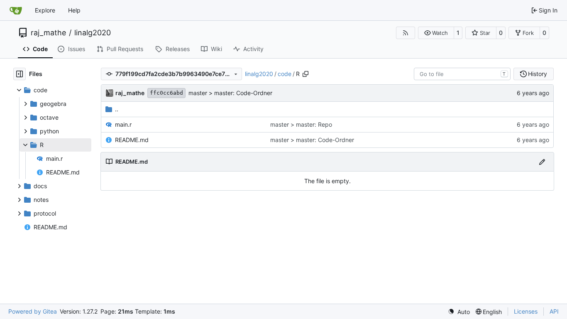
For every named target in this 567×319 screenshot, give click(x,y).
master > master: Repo (301, 124)
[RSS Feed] (405, 33)
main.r (123, 124)
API (554, 311)
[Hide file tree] (19, 74)
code (284, 73)
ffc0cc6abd (166, 93)
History (537, 73)
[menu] (459, 311)
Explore (45, 10)
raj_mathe (48, 33)
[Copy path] (305, 74)
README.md (132, 139)
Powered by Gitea (32, 311)
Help (74, 10)
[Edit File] (542, 162)
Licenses (526, 311)
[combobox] (462, 74)
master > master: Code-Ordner (230, 92)
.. (116, 109)
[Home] (15, 10)
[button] (436, 33)
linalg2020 (92, 33)
